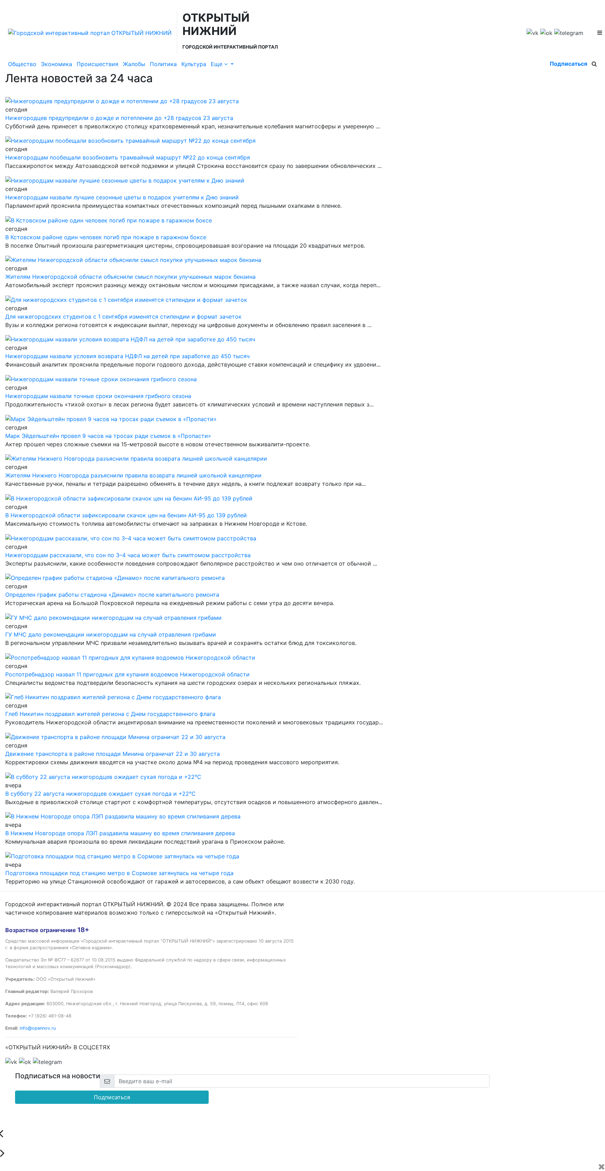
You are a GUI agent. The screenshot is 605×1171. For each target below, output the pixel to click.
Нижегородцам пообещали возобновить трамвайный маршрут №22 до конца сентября (127, 157)
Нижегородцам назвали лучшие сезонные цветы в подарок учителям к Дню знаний (122, 197)
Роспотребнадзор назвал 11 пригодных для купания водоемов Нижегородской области (127, 674)
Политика (163, 64)
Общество (22, 64)
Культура (193, 64)
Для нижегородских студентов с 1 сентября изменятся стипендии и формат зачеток (123, 316)
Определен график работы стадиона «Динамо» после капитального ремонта (112, 594)
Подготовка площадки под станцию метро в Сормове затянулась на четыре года (119, 873)
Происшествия (97, 64)
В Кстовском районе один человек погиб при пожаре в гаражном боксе (105, 237)
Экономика (56, 64)
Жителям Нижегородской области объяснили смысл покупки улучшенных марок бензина (130, 276)
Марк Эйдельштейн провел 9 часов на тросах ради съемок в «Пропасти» (108, 435)
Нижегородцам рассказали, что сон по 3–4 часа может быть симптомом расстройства (128, 555)
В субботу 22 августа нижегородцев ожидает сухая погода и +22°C (100, 793)
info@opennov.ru (38, 1028)
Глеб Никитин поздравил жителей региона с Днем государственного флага (110, 713)
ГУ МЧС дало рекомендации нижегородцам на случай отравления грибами (110, 634)
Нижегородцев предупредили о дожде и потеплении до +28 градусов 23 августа (119, 117)
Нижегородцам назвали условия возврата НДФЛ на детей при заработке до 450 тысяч (127, 356)
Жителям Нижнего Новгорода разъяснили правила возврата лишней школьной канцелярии (133, 475)
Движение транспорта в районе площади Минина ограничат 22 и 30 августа (112, 753)
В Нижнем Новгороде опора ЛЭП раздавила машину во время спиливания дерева (120, 833)
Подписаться (568, 63)
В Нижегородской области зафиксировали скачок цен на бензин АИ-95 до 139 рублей (126, 515)
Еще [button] (217, 64)
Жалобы (134, 64)
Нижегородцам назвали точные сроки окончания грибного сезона (98, 395)
